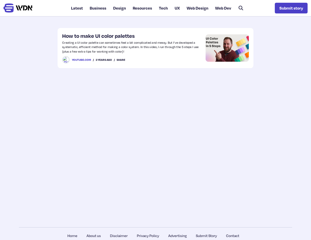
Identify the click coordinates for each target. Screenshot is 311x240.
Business (98, 7)
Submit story (291, 7)
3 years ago (104, 59)
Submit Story (206, 235)
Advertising (177, 235)
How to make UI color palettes (98, 36)
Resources (142, 7)
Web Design (197, 7)
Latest (77, 7)
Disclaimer (119, 235)
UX (177, 7)
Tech (163, 7)
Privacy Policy (148, 235)
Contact (232, 235)
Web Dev (223, 7)
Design (119, 7)
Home (72, 235)
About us (94, 235)
